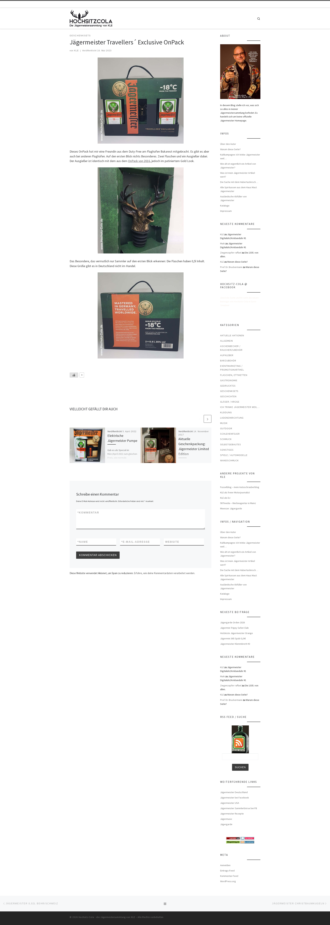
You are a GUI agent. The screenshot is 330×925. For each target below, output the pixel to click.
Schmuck (226, 439)
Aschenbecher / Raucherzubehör (231, 348)
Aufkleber (226, 355)
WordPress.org (228, 881)
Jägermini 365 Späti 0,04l (233, 638)
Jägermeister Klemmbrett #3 (235, 643)
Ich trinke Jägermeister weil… (240, 407)
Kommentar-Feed (229, 875)
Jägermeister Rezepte (232, 813)
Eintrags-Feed (227, 870)
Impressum (226, 210)
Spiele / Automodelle (234, 455)
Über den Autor (228, 143)
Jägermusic (226, 818)
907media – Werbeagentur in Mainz (238, 503)
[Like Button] (74, 375)
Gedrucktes (228, 385)
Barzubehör (228, 360)
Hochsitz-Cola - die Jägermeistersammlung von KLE (107, 917)
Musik (224, 423)
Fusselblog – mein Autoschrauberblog (239, 487)
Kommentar (88, 512)
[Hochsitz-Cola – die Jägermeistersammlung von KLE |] (91, 18)
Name (83, 541)
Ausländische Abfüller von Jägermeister (233, 198)
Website (172, 541)
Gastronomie (228, 380)
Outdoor (226, 428)
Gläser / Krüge (229, 401)
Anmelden (225, 865)
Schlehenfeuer (230, 433)
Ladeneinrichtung (232, 417)
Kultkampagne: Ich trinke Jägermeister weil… (240, 156)
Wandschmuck (229, 460)
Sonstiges (227, 449)
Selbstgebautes (230, 444)
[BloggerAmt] (247, 841)
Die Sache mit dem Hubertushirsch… (239, 182)
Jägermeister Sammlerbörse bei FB (238, 808)
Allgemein (226, 340)
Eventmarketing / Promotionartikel (232, 367)
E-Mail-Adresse (135, 541)
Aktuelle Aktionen (232, 335)
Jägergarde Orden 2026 (232, 622)
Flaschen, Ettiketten (233, 375)
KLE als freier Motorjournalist (235, 492)
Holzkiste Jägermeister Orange (236, 633)
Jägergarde (226, 824)
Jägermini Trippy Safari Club (234, 627)
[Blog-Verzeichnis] (247, 838)
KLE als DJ (225, 497)
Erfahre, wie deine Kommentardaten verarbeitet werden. (164, 573)
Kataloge (224, 205)
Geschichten (228, 396)
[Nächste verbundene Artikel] (207, 419)
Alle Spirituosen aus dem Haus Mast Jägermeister (238, 189)
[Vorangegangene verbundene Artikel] (199, 419)
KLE (76, 50)
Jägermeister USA (229, 802)
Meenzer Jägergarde (231, 508)
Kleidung (226, 412)
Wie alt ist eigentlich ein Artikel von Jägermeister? (238, 165)
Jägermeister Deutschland (234, 792)
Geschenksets (229, 391)
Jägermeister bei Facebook (234, 797)
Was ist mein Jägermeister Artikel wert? (237, 174)
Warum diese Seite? (230, 149)
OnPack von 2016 (139, 161)
